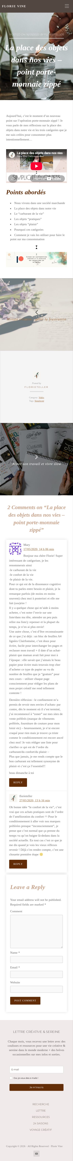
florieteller (37, 387)
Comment (16, 911)
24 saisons (40, 1123)
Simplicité (39, 401)
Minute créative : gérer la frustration (36, 319)
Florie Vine (14, 6)
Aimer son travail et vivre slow (36, 464)
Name (15, 952)
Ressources (41, 1117)
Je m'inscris (36, 1087)
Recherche (40, 1104)
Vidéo (41, 397)
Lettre (41, 1110)
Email (15, 967)
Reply (18, 782)
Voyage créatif (41, 1129)
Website (15, 982)
